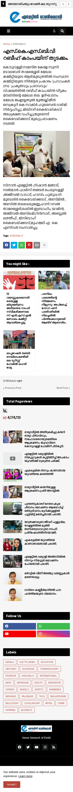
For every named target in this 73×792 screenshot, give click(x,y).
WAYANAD (10, 696)
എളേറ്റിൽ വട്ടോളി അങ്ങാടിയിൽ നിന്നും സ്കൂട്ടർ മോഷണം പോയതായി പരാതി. (45, 560)
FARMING (10, 710)
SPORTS (39, 689)
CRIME (61, 703)
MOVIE (48, 703)
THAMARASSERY (49, 669)
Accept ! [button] (11, 785)
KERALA (9, 662)
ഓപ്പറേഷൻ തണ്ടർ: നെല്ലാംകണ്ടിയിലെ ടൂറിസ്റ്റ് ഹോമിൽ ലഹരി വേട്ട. (18, 360)
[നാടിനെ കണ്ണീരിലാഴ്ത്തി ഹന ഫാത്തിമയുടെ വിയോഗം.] (12, 594)
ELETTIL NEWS (27, 662)
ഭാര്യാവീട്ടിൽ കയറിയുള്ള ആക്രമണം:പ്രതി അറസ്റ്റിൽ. (42, 489)
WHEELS (24, 689)
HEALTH (38, 682)
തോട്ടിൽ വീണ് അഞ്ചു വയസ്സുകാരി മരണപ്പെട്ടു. (47, 575)
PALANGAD (27, 696)
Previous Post (13, 388)
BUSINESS (26, 710)
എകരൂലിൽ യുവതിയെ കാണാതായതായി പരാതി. (41, 541)
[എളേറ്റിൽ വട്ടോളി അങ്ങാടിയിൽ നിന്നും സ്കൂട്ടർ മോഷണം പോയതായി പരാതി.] (12, 561)
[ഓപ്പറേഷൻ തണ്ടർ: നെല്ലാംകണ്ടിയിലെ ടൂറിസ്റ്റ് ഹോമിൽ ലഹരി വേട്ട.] (19, 339)
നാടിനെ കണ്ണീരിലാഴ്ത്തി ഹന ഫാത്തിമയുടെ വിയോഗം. (43, 591)
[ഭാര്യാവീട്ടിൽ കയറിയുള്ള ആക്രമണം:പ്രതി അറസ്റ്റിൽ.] (12, 492)
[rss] (53, 747)
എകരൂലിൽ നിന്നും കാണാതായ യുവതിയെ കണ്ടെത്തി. (45, 472)
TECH (42, 696)
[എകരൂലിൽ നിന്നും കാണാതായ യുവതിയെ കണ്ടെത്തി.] (12, 475)
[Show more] (44, 245)
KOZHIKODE (28, 669)
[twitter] (28, 747)
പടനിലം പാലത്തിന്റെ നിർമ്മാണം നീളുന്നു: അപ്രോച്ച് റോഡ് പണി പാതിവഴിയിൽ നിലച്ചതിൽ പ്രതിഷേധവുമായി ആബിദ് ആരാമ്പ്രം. (54, 308)
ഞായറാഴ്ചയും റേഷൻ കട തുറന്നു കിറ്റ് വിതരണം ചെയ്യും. (32, 4)
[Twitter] (14, 245)
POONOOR (10, 676)
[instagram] (53, 634)
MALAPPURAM (58, 696)
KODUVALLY (19, 44)
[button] (63, 4)
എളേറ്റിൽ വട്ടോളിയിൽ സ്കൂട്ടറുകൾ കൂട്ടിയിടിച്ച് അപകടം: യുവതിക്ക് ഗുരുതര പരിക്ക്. (47, 457)
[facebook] (19, 626)
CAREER (9, 689)
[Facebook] (6, 245)
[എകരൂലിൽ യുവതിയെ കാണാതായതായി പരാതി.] (12, 544)
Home (6, 44)
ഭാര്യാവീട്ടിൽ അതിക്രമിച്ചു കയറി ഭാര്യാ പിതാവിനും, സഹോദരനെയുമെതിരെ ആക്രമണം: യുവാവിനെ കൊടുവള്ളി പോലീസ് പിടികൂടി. (45, 439)
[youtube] (19, 634)
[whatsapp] (53, 626)
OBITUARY (11, 669)
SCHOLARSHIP (32, 703)
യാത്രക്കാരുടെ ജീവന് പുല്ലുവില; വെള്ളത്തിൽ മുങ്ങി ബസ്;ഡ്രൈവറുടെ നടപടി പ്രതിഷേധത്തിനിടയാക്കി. (45, 527)
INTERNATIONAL (48, 676)
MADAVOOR (54, 682)
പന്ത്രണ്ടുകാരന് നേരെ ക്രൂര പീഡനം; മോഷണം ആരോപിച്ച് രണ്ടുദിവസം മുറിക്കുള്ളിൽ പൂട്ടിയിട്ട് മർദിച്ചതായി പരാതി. (44, 509)
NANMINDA (55, 689)
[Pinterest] (29, 245)
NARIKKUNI (23, 682)
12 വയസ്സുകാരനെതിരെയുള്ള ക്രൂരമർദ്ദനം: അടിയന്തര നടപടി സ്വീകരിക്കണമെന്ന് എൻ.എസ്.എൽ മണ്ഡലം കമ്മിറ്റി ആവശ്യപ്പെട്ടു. (18, 308)
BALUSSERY (12, 703)
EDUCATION (47, 662)
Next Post (62, 388)
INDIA (8, 682)
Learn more (25, 776)
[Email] (36, 245)
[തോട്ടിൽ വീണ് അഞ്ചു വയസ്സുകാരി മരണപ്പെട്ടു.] (12, 578)
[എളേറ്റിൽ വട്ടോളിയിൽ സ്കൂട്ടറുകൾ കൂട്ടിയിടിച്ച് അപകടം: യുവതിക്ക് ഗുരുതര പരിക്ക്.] (12, 458)
